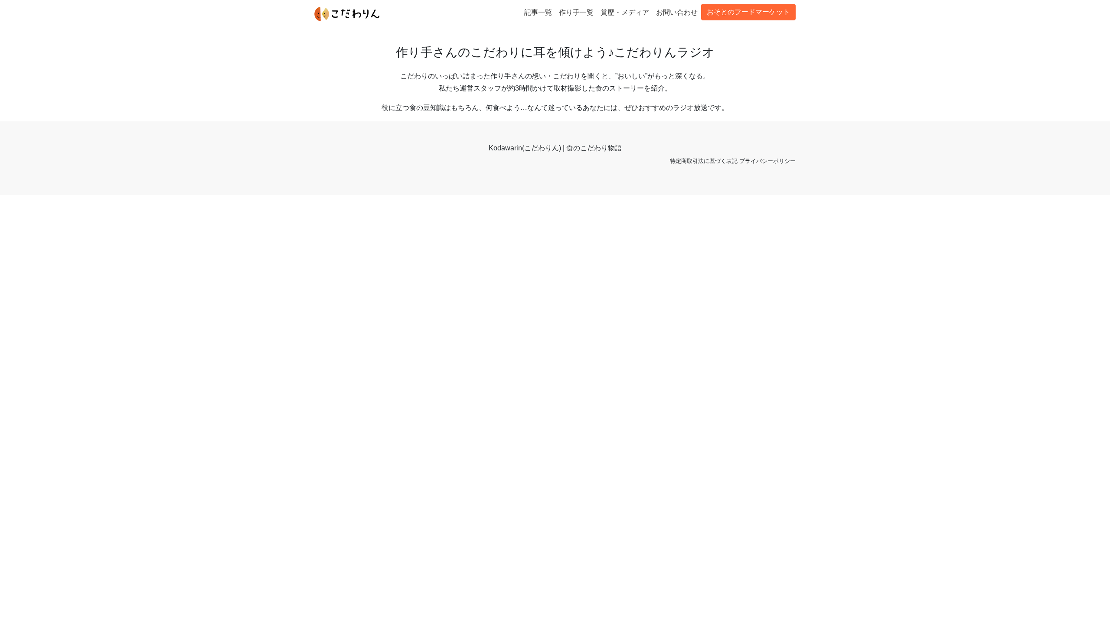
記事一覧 (538, 12)
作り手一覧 (576, 12)
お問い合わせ (677, 12)
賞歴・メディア (625, 12)
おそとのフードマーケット (748, 12)
